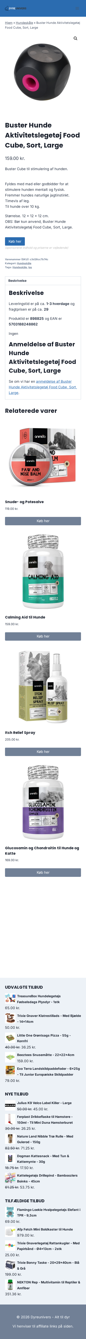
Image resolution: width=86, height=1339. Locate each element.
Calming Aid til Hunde (25, 617)
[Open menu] (77, 8)
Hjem (9, 22)
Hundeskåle (24, 22)
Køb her (15, 241)
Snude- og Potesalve (24, 501)
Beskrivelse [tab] (17, 281)
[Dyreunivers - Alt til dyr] (15, 8)
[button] (75, 38)
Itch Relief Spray (20, 732)
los (30, 267)
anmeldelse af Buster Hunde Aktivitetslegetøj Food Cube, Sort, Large (43, 387)
